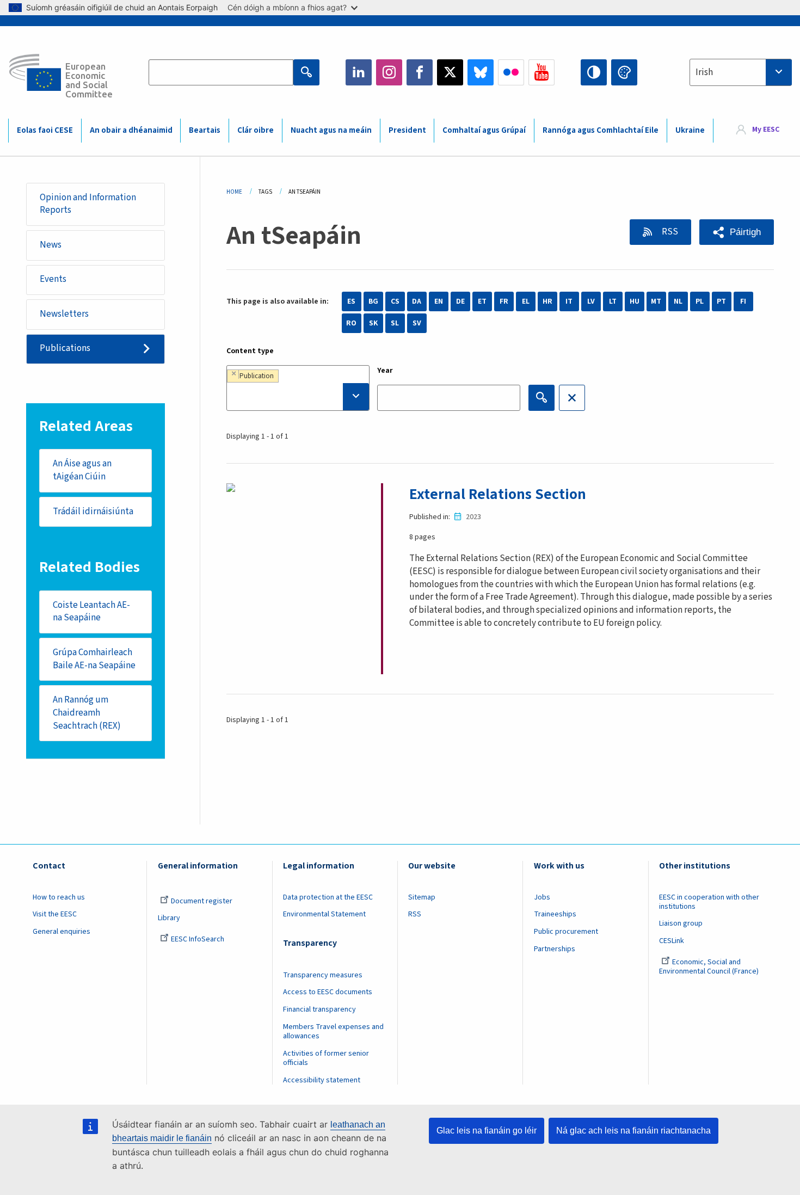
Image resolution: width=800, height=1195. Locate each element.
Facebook (420, 72)
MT (656, 301)
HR (547, 301)
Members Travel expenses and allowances (333, 1031)
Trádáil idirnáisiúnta (93, 511)
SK (373, 323)
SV (417, 323)
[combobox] (741, 72)
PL (700, 301)
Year (385, 370)
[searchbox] (298, 396)
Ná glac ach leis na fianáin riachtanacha (633, 1130)
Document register (201, 901)
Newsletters (64, 314)
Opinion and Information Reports (88, 204)
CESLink (671, 940)
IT (569, 301)
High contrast (594, 72)
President (407, 130)
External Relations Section (497, 494)
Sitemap (421, 897)
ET (482, 301)
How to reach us (59, 897)
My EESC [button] (765, 130)
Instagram (389, 72)
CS (395, 301)
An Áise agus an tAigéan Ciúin (82, 470)
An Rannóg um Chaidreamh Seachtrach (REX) (87, 712)
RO (351, 323)
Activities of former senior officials (326, 1058)
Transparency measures (322, 975)
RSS (669, 231)
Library (169, 918)
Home (234, 192)
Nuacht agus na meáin (331, 130)
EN (438, 301)
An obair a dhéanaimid (131, 130)
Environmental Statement (324, 914)
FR (504, 301)
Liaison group (681, 923)
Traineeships (555, 914)
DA (416, 301)
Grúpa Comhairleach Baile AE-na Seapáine (94, 659)
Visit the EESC (55, 914)
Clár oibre (255, 130)
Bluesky (480, 72)
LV (591, 301)
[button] (736, 232)
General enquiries (61, 931)
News (50, 244)
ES (351, 301)
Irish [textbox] (704, 72)
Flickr (511, 72)
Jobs (542, 897)
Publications (65, 348)
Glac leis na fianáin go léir (486, 1130)
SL (395, 323)
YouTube (541, 72)
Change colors (624, 72)
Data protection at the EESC (328, 897)
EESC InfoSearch (197, 939)
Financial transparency (319, 1009)
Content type (250, 351)
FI (743, 301)
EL (526, 301)
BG (373, 301)
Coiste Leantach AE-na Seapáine (91, 612)
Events (53, 279)
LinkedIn (359, 72)
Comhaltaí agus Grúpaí (484, 130)
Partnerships (554, 949)
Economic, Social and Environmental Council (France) (709, 967)
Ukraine (690, 130)
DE (460, 301)
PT (721, 301)
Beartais (204, 130)
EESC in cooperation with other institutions (709, 902)
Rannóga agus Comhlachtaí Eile (601, 130)
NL (678, 301)
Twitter (450, 72)
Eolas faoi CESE (45, 130)
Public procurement (566, 931)
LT (613, 301)
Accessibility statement (321, 1080)
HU (634, 301)
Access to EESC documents (327, 992)
